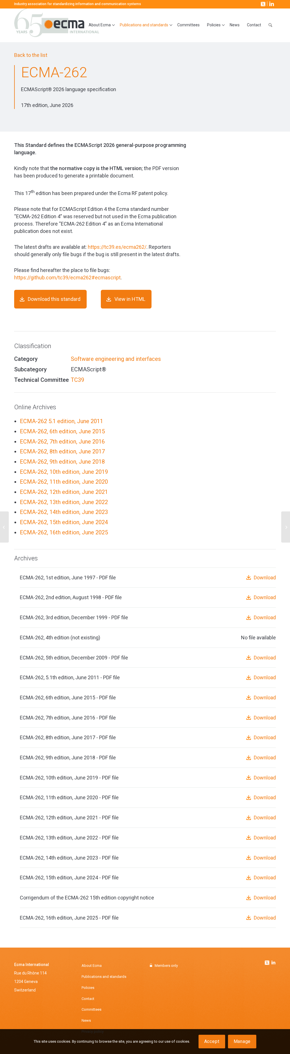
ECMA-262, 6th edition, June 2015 (62, 431)
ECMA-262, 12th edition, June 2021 (64, 492)
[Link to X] (262, 3)
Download (265, 577)
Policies (88, 988)
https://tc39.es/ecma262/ (117, 247)
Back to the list (30, 55)
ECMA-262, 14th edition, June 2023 (64, 512)
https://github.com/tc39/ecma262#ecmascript (67, 277)
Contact (88, 999)
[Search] (270, 25)
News (86, 1020)
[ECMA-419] (4, 527)
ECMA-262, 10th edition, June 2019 (64, 471)
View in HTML (129, 299)
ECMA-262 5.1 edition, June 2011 (61, 421)
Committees (91, 1009)
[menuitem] (100, 25)
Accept (211, 1041)
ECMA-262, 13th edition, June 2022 (64, 502)
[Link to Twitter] (267, 961)
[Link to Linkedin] (273, 963)
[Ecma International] (56, 25)
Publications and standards (104, 976)
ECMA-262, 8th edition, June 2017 (62, 451)
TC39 (77, 379)
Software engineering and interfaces (116, 358)
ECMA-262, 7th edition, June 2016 (62, 441)
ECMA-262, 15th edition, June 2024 (64, 522)
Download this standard (54, 299)
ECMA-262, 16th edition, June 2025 (64, 532)
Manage (242, 1041)
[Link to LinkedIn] (271, 3)
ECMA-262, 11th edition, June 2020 (64, 481)
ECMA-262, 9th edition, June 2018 (62, 461)
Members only (166, 965)
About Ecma (92, 965)
